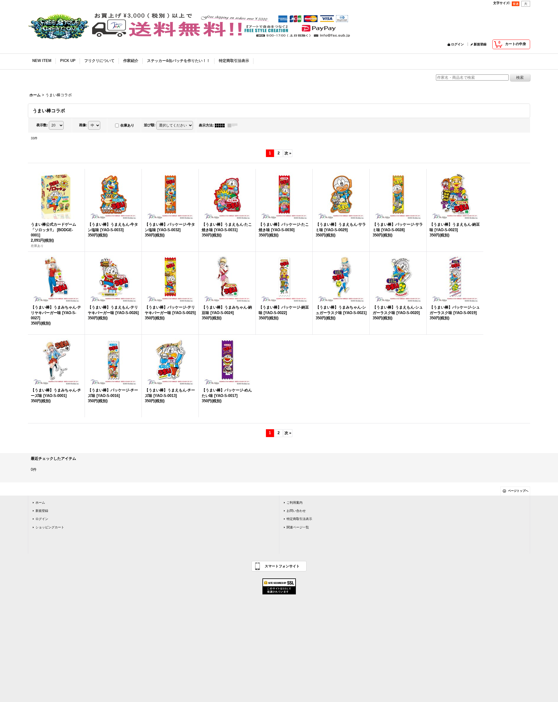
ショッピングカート (49, 527)
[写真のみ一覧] (221, 125)
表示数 (42, 125)
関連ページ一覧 (298, 527)
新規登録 (480, 44)
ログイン (457, 44)
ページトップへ (518, 490)
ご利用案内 (295, 502)
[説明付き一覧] (234, 125)
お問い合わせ (296, 510)
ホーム (40, 502)
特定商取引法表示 (299, 519)
